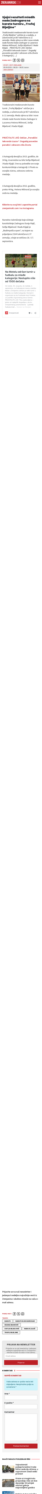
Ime (7, 1394)
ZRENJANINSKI (8, 70)
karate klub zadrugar (25, 1321)
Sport (5, 65)
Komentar (9, 1412)
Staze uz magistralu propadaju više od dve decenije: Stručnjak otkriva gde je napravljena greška (26, 1483)
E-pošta (9, 1403)
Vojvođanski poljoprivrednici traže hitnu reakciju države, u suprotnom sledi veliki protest (26, 1469)
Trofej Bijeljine (11, 1332)
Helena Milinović (11, 1325)
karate (7, 1321)
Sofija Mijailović (11, 1329)
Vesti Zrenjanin (15, 65)
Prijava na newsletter (21, 1344)
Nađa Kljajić (29, 1329)
